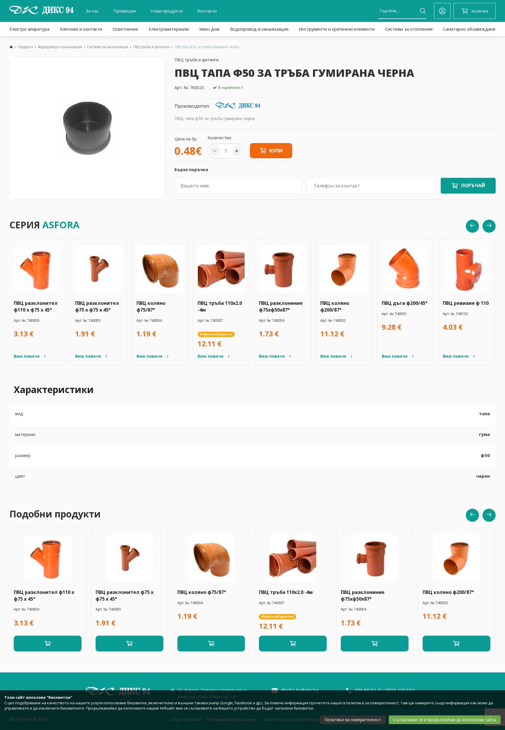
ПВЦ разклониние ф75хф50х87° (281, 306)
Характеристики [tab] (54, 389)
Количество (219, 137)
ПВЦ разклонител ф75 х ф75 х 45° (97, 306)
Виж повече (27, 356)
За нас (92, 11)
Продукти (25, 46)
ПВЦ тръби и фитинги (151, 46)
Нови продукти (167, 11)
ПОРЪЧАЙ (473, 185)
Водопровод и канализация (259, 29)
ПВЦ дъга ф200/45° (404, 303)
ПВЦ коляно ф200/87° (334, 306)
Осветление (125, 29)
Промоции (124, 11)
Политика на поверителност (352, 719)
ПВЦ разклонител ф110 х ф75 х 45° (36, 306)
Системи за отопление (409, 29)
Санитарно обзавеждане (469, 29)
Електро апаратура (29, 29)
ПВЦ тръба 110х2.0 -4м (220, 306)
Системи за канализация (107, 46)
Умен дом (209, 29)
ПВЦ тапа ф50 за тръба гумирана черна (206, 46)
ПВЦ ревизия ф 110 (466, 303)
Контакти (207, 11)
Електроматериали (169, 29)
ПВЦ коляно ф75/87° (150, 306)
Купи (276, 150)
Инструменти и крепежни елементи (337, 29)
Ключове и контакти (81, 29)
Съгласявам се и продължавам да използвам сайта (444, 719)
